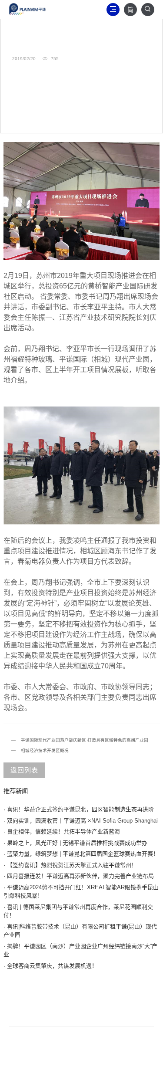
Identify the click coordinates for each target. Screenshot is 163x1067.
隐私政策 (58, 1006)
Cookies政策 (100, 1006)
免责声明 (118, 995)
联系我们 (45, 995)
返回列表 (24, 770)
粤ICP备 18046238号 (55, 1055)
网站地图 (81, 995)
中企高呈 (123, 1055)
